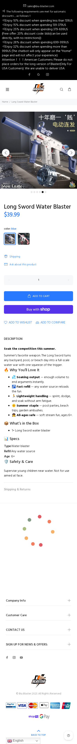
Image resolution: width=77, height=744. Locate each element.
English (17, 740)
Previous (5, 152)
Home (5, 102)
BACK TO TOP (38, 735)
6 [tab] (45, 192)
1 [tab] (32, 192)
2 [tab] (34, 192)
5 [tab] (43, 192)
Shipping (14, 256)
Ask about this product (23, 264)
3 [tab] (37, 192)
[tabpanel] (38, 150)
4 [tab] (40, 192)
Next (71, 152)
